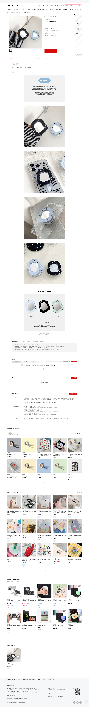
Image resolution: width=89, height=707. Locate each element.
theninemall (10, 510)
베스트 (51, 5)
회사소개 (9, 679)
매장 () (34, 361)
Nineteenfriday (25, 558)
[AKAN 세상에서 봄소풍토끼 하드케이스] (44, 529)
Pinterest (81, 55)
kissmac (9, 534)
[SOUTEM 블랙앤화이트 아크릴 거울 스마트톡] (29, 505)
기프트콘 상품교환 (61, 695)
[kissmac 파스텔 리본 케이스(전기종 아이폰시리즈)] (14, 530)
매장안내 (53, 679)
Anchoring (9, 558)
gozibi (54, 534)
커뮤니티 (36, 5)
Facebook (79, 55)
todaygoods (55, 558)
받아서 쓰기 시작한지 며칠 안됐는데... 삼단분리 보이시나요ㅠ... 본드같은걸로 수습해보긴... (37, 365)
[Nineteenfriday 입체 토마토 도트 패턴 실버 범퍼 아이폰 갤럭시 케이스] (29, 555)
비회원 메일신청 (60, 696)
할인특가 (59, 5)
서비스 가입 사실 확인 (33, 692)
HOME (8, 12)
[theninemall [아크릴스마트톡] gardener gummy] (75, 553)
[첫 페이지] (41, 369)
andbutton (24, 534)
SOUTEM (24, 510)
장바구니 (79, 1)
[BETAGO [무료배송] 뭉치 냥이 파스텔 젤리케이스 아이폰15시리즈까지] (75, 506)
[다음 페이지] (46, 369)
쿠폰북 (59, 698)
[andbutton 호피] (29, 529)
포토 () (25, 361)
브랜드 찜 (77, 433)
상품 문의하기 (74, 377)
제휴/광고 (44, 679)
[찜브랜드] (45, 19)
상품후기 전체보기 (66, 361)
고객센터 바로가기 (51, 688)
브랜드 (62, 5)
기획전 (48, 5)
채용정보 (13, 679)
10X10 (12, 5)
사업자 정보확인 (36, 689)
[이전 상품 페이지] (38, 483)
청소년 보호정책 (32, 679)
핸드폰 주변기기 (19, 12)
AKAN (38, 510)
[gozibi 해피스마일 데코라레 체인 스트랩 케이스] (60, 530)
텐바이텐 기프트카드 (51, 695)
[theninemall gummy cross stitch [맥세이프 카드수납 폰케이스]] (14, 505)
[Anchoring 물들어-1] (14, 552)
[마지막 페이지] (48, 369)
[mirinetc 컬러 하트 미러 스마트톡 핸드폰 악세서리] (44, 553)
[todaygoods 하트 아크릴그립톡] (60, 553)
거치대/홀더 (24, 12)
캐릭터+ (44, 5)
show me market (56, 510)
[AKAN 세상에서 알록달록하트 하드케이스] (44, 506)
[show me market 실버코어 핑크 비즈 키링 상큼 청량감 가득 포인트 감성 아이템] (60, 506)
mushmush (70, 534)
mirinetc (39, 558)
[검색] (80, 5)
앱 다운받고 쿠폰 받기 (76, 688)
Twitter (77, 55)
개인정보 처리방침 (24, 679)
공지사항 (49, 679)
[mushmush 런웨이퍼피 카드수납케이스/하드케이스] (75, 529)
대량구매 (40, 5)
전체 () (16, 361)
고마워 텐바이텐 (50, 698)
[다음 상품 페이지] (50, 483)
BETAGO (69, 510)
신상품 (54, 5)
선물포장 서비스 (50, 696)
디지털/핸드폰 (13, 12)
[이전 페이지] (43, 369)
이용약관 (18, 679)
